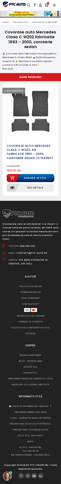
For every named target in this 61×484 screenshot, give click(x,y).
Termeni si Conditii (30, 321)
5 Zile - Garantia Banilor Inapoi (30, 417)
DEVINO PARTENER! (30, 355)
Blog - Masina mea (30, 361)
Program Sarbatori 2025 (30, 412)
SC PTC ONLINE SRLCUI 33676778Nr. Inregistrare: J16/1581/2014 (30, 451)
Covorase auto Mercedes (44, 22)
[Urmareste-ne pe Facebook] (21, 476)
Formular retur (30, 292)
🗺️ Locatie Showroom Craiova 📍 (30, 406)
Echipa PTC (31, 372)
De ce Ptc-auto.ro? (30, 435)
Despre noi (30, 366)
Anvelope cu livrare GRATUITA (30, 384)
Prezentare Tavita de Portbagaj (30, 423)
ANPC (30, 441)
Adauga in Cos (35, 178)
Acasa (5, 22)
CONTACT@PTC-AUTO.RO (31, 252)
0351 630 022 (27, 246)
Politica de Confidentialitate (30, 327)
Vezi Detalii (35, 188)
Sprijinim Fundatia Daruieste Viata (30, 378)
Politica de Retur (30, 286)
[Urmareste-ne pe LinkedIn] (41, 476)
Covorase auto (20, 22)
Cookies (30, 333)
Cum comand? (30, 298)
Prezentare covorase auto (30, 429)
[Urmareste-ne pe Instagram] (28, 476)
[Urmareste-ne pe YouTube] (34, 476)
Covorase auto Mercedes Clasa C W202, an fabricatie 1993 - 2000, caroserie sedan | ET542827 (30, 152)
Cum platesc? (31, 303)
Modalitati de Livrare (30, 315)
